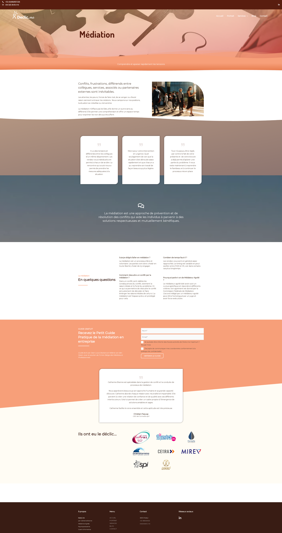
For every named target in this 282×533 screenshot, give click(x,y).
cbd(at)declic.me (145, 524)
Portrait (230, 16)
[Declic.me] (24, 16)
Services (242, 16)
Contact (263, 16)
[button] (247, 16)
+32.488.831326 (145, 521)
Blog (254, 16)
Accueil (219, 16)
